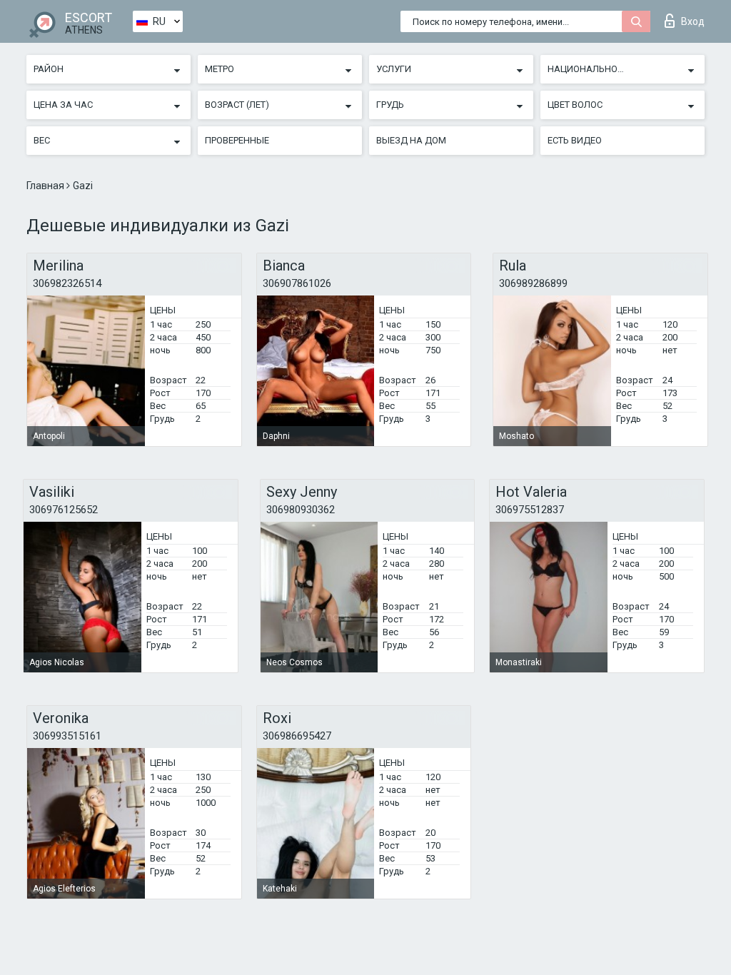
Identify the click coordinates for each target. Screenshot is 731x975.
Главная (46, 185)
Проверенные (237, 140)
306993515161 (67, 735)
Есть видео (575, 140)
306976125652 (63, 509)
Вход (693, 21)
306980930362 (300, 509)
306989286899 (533, 283)
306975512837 (529, 509)
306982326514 (67, 283)
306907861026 (297, 283)
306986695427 (297, 735)
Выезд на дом (411, 140)
